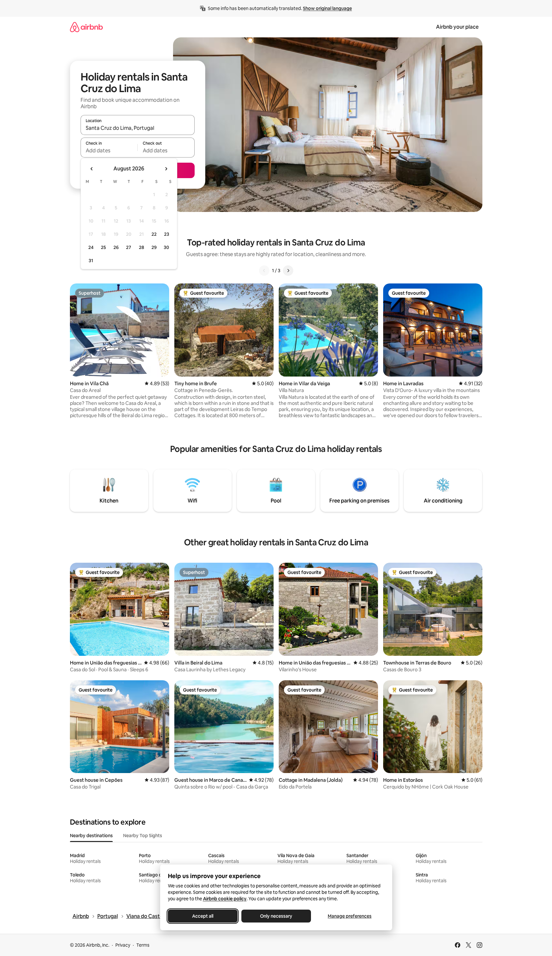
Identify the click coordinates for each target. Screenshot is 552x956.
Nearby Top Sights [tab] (142, 835)
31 (91, 260)
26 (116, 247)
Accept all (202, 916)
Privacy (122, 945)
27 (128, 247)
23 (166, 234)
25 (103, 247)
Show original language (327, 8)
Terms (143, 945)
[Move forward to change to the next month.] (166, 169)
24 (90, 247)
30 (166, 247)
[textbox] (109, 150)
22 (154, 234)
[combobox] (137, 128)
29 (154, 247)
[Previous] (264, 270)
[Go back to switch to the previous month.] (92, 169)
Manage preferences (350, 916)
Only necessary (276, 916)
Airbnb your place (457, 27)
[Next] (288, 270)
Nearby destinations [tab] (91, 835)
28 (141, 247)
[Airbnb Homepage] (86, 27)
